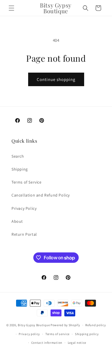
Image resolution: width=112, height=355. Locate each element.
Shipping (19, 169)
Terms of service (57, 334)
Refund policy (95, 325)
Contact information (46, 343)
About (17, 221)
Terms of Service (26, 182)
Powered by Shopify (65, 325)
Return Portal (24, 234)
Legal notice (77, 343)
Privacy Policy (23, 208)
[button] (11, 8)
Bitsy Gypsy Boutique (34, 325)
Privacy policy (29, 334)
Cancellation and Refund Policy (40, 195)
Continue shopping (56, 79)
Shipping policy (87, 334)
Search (17, 156)
